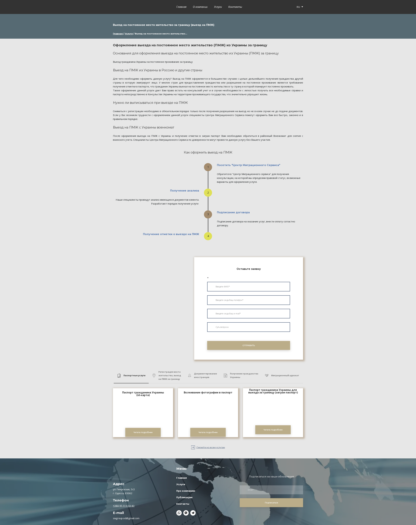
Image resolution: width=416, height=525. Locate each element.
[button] (131, 375)
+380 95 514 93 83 (124, 505)
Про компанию (185, 490)
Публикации (184, 497)
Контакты (235, 7)
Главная (181, 7)
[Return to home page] (119, 7)
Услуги (218, 7)
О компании (200, 7)
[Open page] (143, 413)
